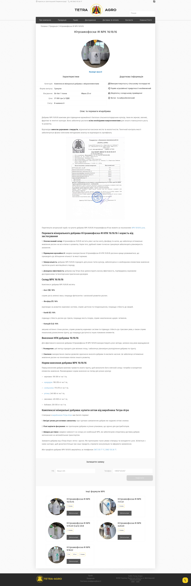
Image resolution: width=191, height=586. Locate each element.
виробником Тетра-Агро (62, 415)
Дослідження (90, 20)
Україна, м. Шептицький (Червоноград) (52, 1)
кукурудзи (48, 382)
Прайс (75, 20)
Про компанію (45, 20)
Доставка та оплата (111, 20)
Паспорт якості (95, 72)
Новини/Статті (146, 20)
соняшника (49, 388)
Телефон (107, 471)
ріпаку (46, 393)
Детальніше (73, 513)
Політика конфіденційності (90, 581)
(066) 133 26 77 (110, 450)
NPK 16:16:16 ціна (138, 228)
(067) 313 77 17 (99, 450)
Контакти (129, 20)
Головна (44, 26)
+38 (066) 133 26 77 (76, 1)
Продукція (62, 20)
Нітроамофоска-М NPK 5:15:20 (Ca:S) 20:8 (78, 524)
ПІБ (53, 471)
